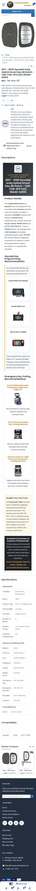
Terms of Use (7, 818)
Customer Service (9, 811)
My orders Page (8, 845)
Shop (7, 55)
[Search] (33, 15)
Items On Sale (7, 842)
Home (4, 808)
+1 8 (6, 869)
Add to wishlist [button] (9, 105)
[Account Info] (30, 888)
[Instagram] (21, 823)
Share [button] (21, 105)
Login (4, 95)
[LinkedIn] (16, 823)
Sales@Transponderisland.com (17, 866)
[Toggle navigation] (3, 4)
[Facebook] (4, 823)
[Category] (18, 888)
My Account (6, 835)
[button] (18, 11)
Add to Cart (22, 884)
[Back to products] (31, 66)
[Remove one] (4, 101)
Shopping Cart (7, 839)
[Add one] (12, 101)
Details (29, 146)
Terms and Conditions (10, 814)
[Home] (6, 888)
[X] (10, 823)
